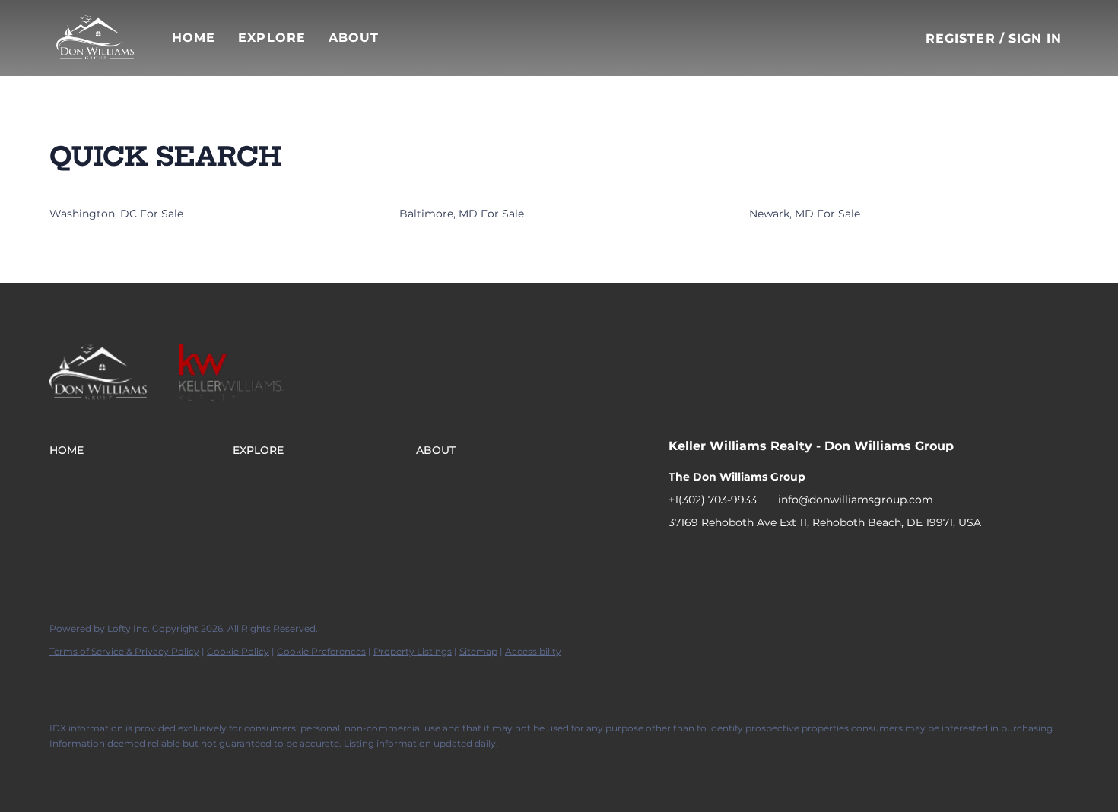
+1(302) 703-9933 (713, 499)
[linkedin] (710, 556)
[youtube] (771, 556)
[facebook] (680, 556)
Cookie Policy (238, 651)
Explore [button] (272, 37)
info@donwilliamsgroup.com (855, 499)
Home (193, 37)
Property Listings (412, 651)
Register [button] (961, 38)
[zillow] (740, 556)
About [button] (354, 37)
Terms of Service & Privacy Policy (124, 651)
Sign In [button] (1035, 38)
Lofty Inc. (128, 628)
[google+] (801, 556)
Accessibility (533, 651)
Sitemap (478, 651)
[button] (95, 38)
